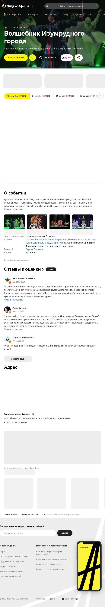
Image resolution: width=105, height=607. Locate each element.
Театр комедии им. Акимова (68, 48)
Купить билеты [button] (16, 57)
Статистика (40, 599)
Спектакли (46, 514)
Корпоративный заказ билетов (50, 569)
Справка (3, 552)
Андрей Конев (58, 242)
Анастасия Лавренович (55, 239)
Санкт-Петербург (11, 514)
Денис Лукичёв (42, 242)
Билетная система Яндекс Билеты (51, 559)
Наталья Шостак (34, 239)
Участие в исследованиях (11, 571)
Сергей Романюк (34, 249)
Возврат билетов (7, 566)
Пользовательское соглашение (14, 557)
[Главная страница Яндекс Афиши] (4, 6)
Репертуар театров (30, 514)
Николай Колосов (77, 239)
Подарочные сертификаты (12, 561)
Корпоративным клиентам (48, 564)
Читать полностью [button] (13, 209)
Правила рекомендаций (10, 576)
